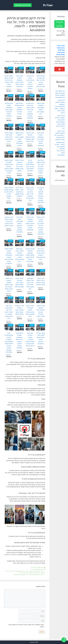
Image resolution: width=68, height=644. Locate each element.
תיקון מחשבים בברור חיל (37, 569)
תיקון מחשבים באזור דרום (36, 567)
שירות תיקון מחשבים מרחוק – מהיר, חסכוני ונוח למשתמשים (28, 574)
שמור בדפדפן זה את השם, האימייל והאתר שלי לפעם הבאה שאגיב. (25, 626)
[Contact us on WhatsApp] (63, 639)
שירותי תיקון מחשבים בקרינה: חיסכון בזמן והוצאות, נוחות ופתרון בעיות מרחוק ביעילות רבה (60, 122)
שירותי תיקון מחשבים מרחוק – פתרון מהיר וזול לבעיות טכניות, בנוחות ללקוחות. (59, 135)
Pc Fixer (48, 5)
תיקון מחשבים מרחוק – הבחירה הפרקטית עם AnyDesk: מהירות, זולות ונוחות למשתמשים (60, 148)
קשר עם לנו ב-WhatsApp (22, 5)
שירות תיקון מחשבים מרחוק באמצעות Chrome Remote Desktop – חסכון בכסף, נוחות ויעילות (60, 106)
